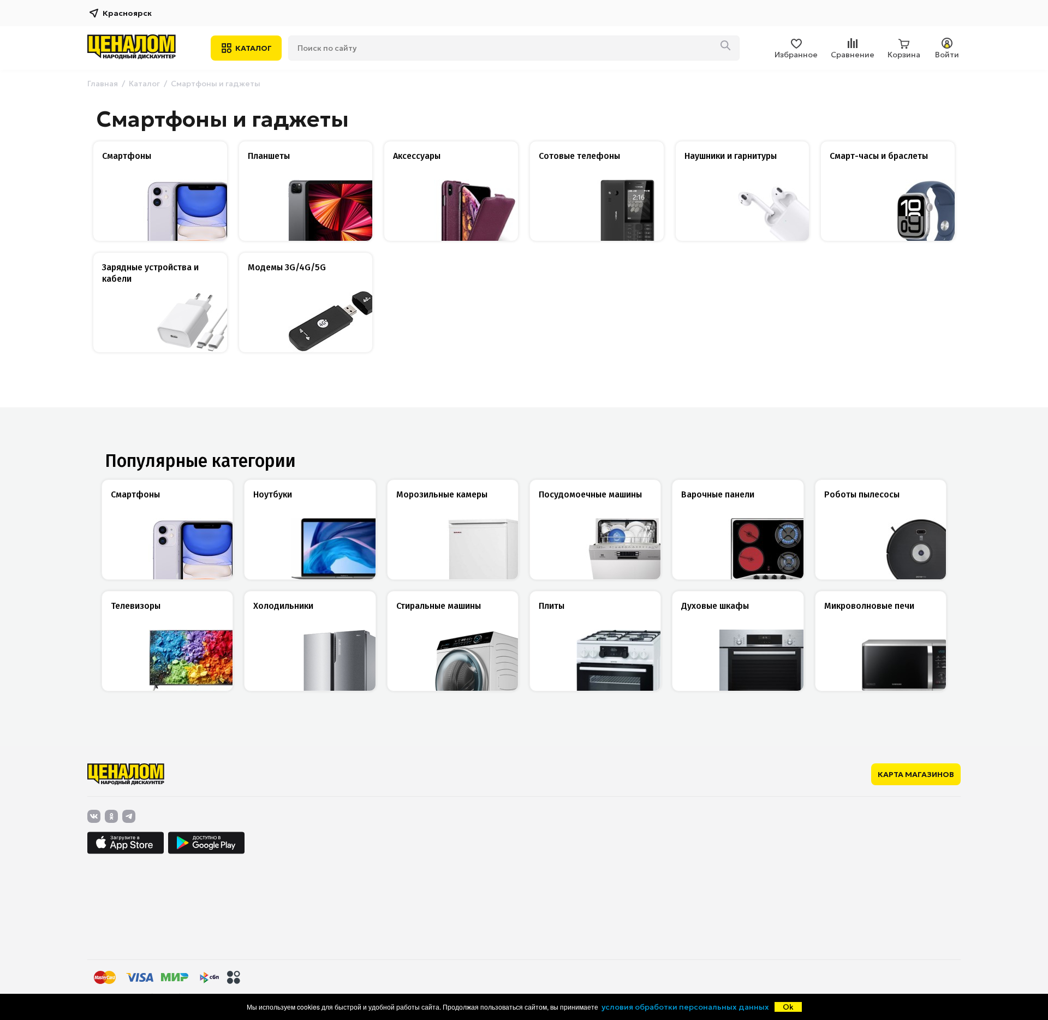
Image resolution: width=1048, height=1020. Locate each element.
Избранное (796, 55)
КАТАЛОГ (253, 48)
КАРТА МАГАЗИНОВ (916, 774)
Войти (947, 55)
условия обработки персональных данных (685, 1007)
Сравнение (852, 55)
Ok (788, 1007)
